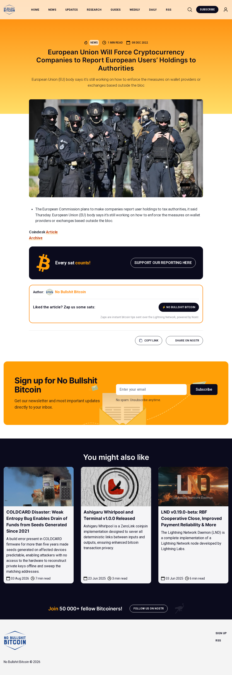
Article (52, 232)
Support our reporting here (163, 262)
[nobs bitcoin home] (9, 10)
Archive (36, 238)
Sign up (221, 633)
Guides (116, 9)
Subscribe (207, 9)
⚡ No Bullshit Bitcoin (178, 307)
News (52, 9)
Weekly (135, 9)
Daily (153, 9)
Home (35, 9)
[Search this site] (190, 9)
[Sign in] (225, 9)
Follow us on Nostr (148, 608)
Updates (71, 9)
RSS (168, 9)
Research (94, 9)
